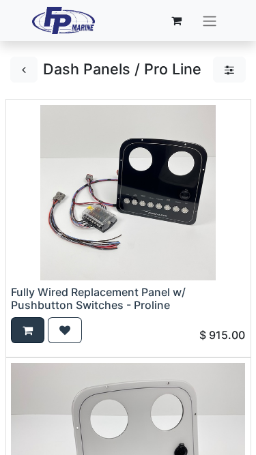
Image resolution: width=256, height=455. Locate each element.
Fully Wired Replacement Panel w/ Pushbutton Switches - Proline (98, 298)
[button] (27, 330)
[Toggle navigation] (209, 20)
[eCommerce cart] (176, 20)
